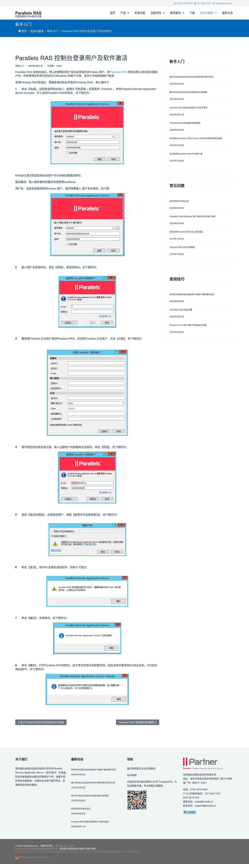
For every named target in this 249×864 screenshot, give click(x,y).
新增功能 (139, 13)
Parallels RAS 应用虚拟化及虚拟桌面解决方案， (37, 848)
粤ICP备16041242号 (64, 845)
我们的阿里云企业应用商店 (141, 768)
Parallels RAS (28, 13)
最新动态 (227, 13)
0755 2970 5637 (185, 3)
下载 (192, 13)
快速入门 (19, 65)
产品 (123, 13)
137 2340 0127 (203, 3)
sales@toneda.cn (223, 3)
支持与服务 (206, 13)
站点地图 (132, 775)
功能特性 (155, 13)
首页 (112, 13)
